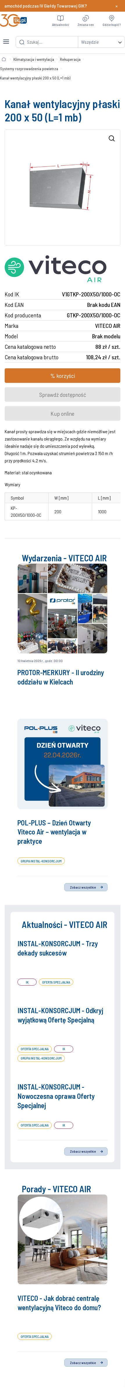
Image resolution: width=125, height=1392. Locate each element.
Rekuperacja (70, 59)
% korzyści (62, 375)
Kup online (62, 413)
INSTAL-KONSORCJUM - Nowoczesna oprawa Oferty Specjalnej (56, 1096)
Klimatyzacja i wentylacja (33, 59)
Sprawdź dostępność (62, 394)
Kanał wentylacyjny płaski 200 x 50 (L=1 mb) (35, 77)
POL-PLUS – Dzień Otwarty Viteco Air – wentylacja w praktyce (54, 832)
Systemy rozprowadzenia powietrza (29, 68)
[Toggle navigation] (6, 38)
